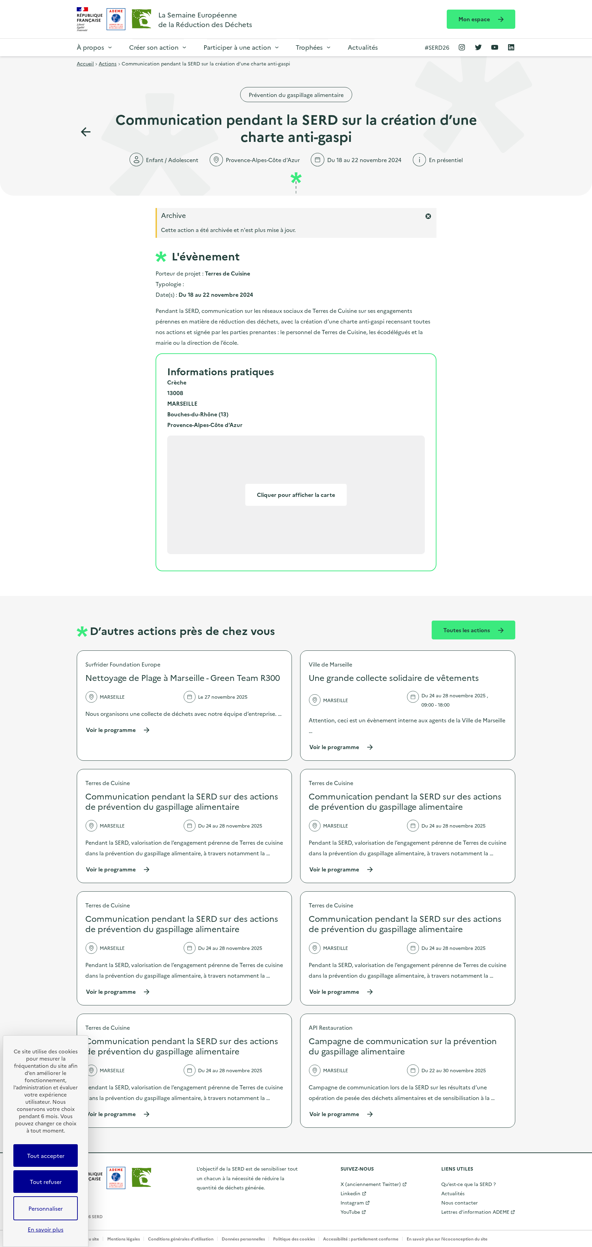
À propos (90, 47)
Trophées (309, 47)
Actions (107, 63)
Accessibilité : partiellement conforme (360, 1239)
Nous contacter (459, 1202)
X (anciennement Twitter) (371, 1184)
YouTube (350, 1211)
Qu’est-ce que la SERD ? (468, 1184)
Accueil (85, 63)
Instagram (352, 1202)
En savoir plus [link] (45, 1229)
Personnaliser (45, 1208)
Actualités (363, 47)
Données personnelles (243, 1239)
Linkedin (350, 1193)
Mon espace (474, 19)
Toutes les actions (467, 630)
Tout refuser (46, 1181)
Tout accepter (45, 1155)
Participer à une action (237, 47)
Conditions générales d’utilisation (180, 1239)
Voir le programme (118, 730)
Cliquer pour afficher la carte (296, 494)
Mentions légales (123, 1239)
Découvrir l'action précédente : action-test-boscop (86, 132)
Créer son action (153, 47)
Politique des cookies (294, 1239)
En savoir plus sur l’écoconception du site (447, 1239)
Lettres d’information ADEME (475, 1211)
